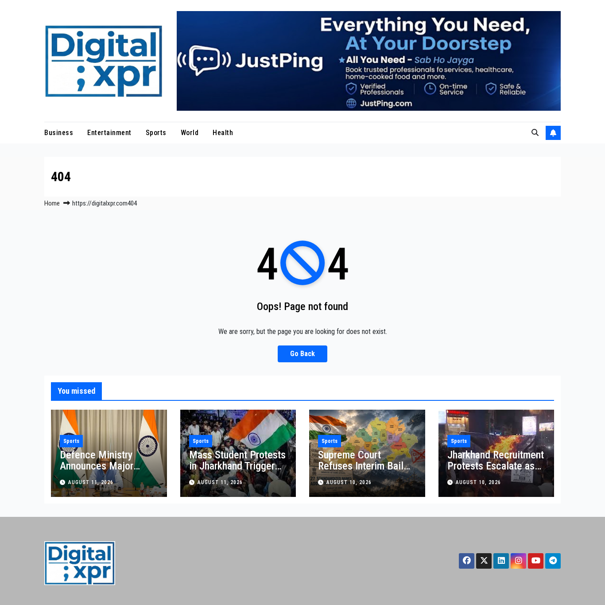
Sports (156, 132)
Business (58, 132)
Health (223, 132)
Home (52, 203)
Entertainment (109, 132)
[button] (535, 132)
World (190, 132)
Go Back (302, 353)
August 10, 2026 (349, 482)
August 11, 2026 (90, 482)
